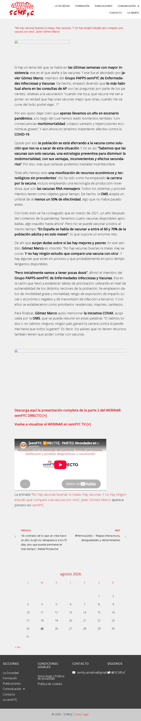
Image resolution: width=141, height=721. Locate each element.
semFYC (38, 505)
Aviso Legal (82, 714)
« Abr (18, 647)
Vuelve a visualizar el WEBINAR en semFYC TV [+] (53, 424)
